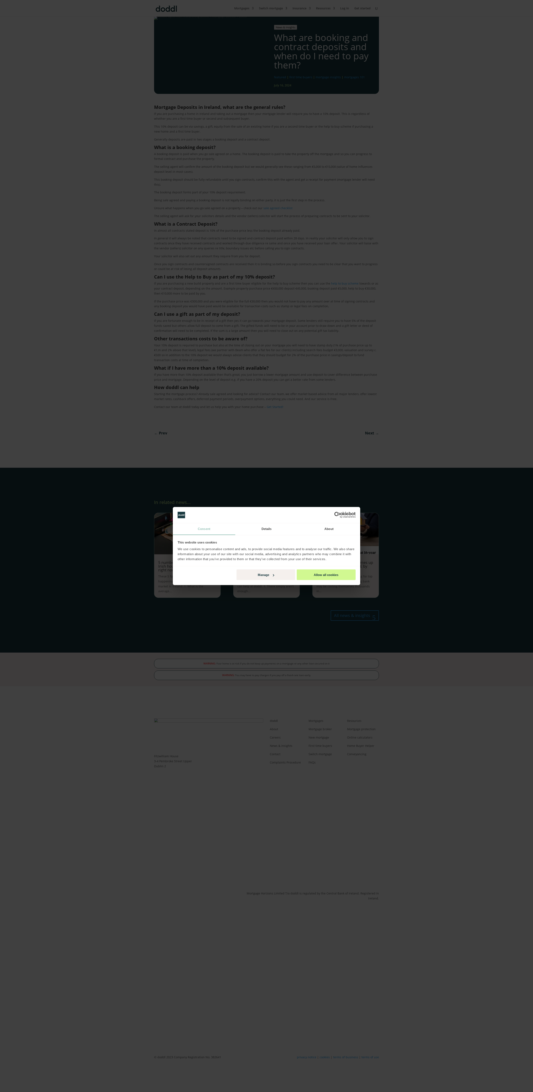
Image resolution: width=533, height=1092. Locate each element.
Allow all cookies (326, 575)
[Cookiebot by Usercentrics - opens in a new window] (337, 515)
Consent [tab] (204, 528)
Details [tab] (267, 528)
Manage (263, 575)
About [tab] (329, 528)
